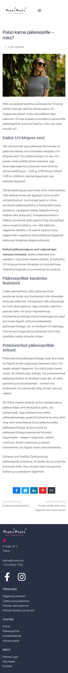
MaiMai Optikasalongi (34, 457)
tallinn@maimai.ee (13, 560)
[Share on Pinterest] (43, 490)
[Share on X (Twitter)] (25, 490)
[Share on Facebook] (16, 490)
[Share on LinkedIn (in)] (34, 490)
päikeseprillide (44, 291)
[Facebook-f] (7, 577)
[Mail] (51, 490)
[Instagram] (21, 577)
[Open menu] (39, 10)
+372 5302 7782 (13, 565)
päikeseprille (43, 104)
